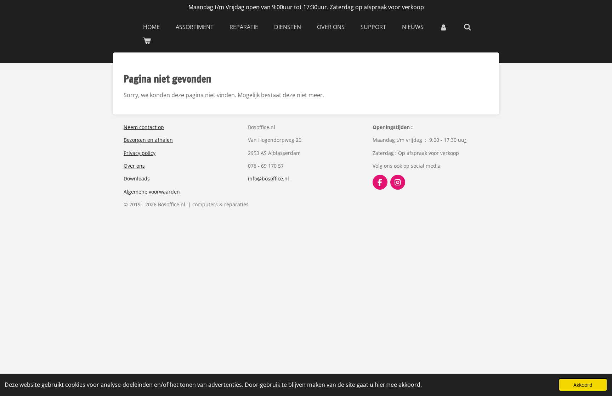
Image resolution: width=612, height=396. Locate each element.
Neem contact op (144, 127)
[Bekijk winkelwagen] (147, 40)
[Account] (443, 27)
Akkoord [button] (583, 384)
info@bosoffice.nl (269, 178)
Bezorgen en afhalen (148, 139)
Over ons (134, 165)
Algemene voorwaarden (152, 191)
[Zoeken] (467, 27)
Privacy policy (139, 153)
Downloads (137, 178)
